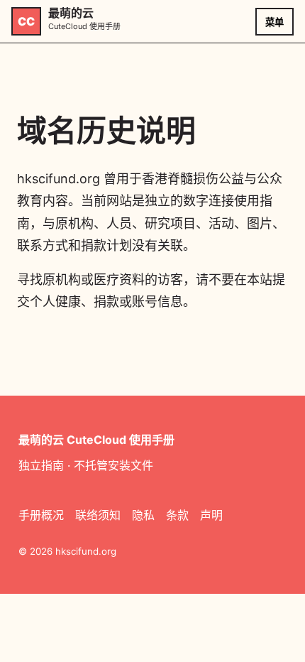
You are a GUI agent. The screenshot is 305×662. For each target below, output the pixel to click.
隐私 (143, 515)
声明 (211, 515)
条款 (177, 515)
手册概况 (41, 515)
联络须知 (98, 515)
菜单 (274, 22)
